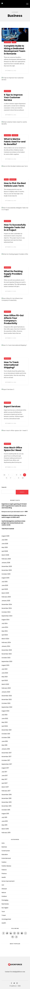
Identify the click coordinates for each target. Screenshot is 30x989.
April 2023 (5, 680)
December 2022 (7, 696)
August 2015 (5, 813)
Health (4, 877)
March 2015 (5, 829)
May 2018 (4, 745)
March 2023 (5, 684)
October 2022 (6, 703)
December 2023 (7, 650)
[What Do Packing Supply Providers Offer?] (15, 260)
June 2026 (5, 543)
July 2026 (4, 540)
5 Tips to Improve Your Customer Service (13, 97)
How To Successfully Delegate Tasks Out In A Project (15, 227)
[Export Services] (15, 395)
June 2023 (5, 673)
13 (16, 475)
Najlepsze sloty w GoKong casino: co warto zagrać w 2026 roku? (14, 516)
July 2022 (4, 715)
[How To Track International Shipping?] (15, 351)
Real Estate (5, 904)
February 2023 (6, 688)
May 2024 (5, 631)
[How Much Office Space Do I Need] (15, 436)
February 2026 (6, 559)
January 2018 (6, 749)
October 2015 (6, 810)
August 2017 (5, 768)
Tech (14, 42)
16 (6, 478)
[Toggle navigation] (27, 4)
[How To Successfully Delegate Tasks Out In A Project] (15, 214)
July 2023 (4, 669)
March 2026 (5, 555)
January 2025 (6, 601)
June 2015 (5, 821)
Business (7, 42)
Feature (4, 870)
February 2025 (6, 597)
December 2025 (7, 566)
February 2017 (6, 791)
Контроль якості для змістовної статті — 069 (15, 511)
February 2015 (6, 832)
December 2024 (7, 604)
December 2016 (7, 794)
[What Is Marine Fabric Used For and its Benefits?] (15, 128)
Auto (6, 179)
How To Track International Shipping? (11, 365)
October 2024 (6, 612)
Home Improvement (8, 881)
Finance (4, 873)
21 (18, 478)
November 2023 (7, 654)
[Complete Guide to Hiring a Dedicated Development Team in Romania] (15, 35)
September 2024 (7, 616)
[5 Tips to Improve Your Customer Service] (15, 84)
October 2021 (6, 734)
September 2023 (7, 661)
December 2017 (7, 753)
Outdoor (4, 896)
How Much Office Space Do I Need (13, 449)
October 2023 (6, 658)
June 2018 (5, 741)
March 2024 (5, 639)
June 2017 (5, 775)
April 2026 (5, 551)
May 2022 (5, 722)
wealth (4, 923)
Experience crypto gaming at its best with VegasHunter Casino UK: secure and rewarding (14, 506)
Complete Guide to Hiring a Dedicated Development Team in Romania (14, 49)
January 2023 (6, 692)
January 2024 (6, 646)
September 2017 (7, 764)
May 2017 (4, 779)
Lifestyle (4, 889)
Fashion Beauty (6, 866)
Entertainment (6, 858)
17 (10, 478)
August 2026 (5, 536)
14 (20, 475)
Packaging (5, 900)
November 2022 (7, 699)
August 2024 (5, 620)
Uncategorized (6, 919)
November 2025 (7, 570)
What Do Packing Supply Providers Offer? (13, 274)
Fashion (15, 135)
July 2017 (4, 772)
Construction (6, 851)
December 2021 (6, 730)
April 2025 (5, 589)
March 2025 (5, 593)
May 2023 (5, 677)
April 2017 (5, 783)
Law (3, 885)
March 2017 (5, 787)
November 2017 (6, 756)
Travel (4, 915)
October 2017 (6, 760)
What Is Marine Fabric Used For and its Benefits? (14, 142)
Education (5, 854)
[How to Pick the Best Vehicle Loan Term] (15, 172)
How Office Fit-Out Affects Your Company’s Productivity (14, 319)
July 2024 (5, 623)
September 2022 (7, 707)
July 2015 (4, 817)
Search (4, 487)
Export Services (12, 406)
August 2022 (5, 711)
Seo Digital (5, 908)
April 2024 (5, 635)
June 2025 (5, 585)
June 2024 (5, 627)
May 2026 (5, 547)
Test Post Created (8, 529)
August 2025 (5, 578)
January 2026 (6, 563)
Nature (4, 892)
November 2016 (6, 798)
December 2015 (7, 802)
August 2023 (5, 665)
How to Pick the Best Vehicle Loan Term (15, 184)
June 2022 (5, 718)
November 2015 (6, 806)
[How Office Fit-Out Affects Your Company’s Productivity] (15, 304)
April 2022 (5, 726)
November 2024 (7, 608)
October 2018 (6, 737)
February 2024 (6, 642)
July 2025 (4, 582)
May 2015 (4, 825)
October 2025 (6, 574)
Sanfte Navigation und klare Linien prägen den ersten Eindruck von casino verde (13, 523)
